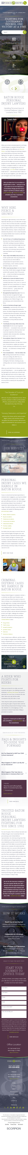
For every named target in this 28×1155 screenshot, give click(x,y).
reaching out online (20, 926)
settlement (10, 951)
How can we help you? (7, 1011)
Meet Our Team (8, 553)
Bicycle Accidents (7, 517)
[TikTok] (20, 1107)
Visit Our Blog (14, 801)
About (14, 1089)
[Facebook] (8, 1107)
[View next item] (16, 88)
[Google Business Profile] (23, 1107)
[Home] (13, 3)
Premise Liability (7, 526)
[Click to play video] (14, 565)
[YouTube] (14, 1107)
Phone (3, 997)
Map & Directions (14, 1052)
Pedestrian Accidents (8, 519)
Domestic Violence (8, 634)
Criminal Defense (14, 1094)
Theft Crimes (6, 625)
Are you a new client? (7, 1006)
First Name (4, 987)
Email (3, 1002)
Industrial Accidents (8, 523)
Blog (14, 1097)
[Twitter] (5, 1107)
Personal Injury (14, 1091)
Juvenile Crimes (7, 629)
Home (14, 1086)
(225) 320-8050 (7, 720)
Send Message (14, 1037)
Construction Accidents (9, 521)
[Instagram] (17, 1107)
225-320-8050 (14, 1067)
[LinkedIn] (11, 1107)
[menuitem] (7, 1124)
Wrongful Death (7, 528)
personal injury (5, 511)
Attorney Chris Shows (12, 692)
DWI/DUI (5, 632)
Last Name (4, 992)
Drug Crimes (6, 623)
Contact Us (14, 1100)
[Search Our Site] (25, 32)
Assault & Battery (7, 627)
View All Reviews (14, 432)
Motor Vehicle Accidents (9, 514)
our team (12, 169)
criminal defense (5, 619)
